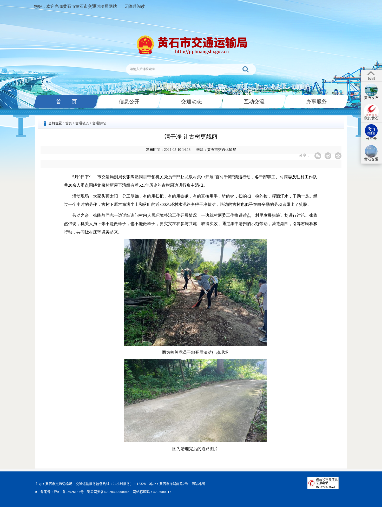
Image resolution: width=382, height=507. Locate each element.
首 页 (66, 101)
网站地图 (198, 484)
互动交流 (253, 101)
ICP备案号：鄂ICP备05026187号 (59, 492)
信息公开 (128, 101)
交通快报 (99, 123)
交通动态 (191, 101)
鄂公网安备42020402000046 (108, 492)
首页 (68, 123)
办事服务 (316, 101)
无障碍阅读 (134, 6)
